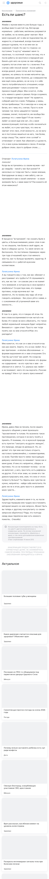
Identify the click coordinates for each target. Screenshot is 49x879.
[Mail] (8, 3)
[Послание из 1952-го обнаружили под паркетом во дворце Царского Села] (24, 664)
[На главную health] (16, 3)
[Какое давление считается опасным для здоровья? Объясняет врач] (24, 626)
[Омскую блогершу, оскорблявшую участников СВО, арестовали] (24, 777)
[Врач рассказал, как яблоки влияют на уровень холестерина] (24, 815)
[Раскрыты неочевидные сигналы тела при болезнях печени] (24, 853)
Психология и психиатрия (25, 10)
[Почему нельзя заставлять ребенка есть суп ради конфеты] (24, 740)
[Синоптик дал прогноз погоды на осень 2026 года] (24, 702)
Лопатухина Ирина (20, 159)
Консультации (7, 10)
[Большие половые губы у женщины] (24, 588)
